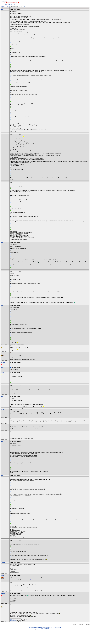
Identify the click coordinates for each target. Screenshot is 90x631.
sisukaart (45, 628)
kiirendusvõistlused (36, 627)
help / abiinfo (14, 3)
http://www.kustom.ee (13, 620)
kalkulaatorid (59, 627)
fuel (1, 431)
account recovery (6, 3)
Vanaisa (2, 345)
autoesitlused (48, 627)
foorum (52, 627)
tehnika (41, 627)
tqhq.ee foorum (3, 6)
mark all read (13, 4)
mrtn (2, 367)
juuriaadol (3, 362)
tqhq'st (42, 628)
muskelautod (31, 627)
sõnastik (55, 627)
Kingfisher (3, 562)
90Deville (3, 409)
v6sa (2, 424)
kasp (2, 9)
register (2, 3)
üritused (44, 627)
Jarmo (2, 604)
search (18, 3)
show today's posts (7, 4)
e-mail (48, 628)
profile (10, 3)
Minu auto (8, 6)
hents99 (2, 353)
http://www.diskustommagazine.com (15, 619)
